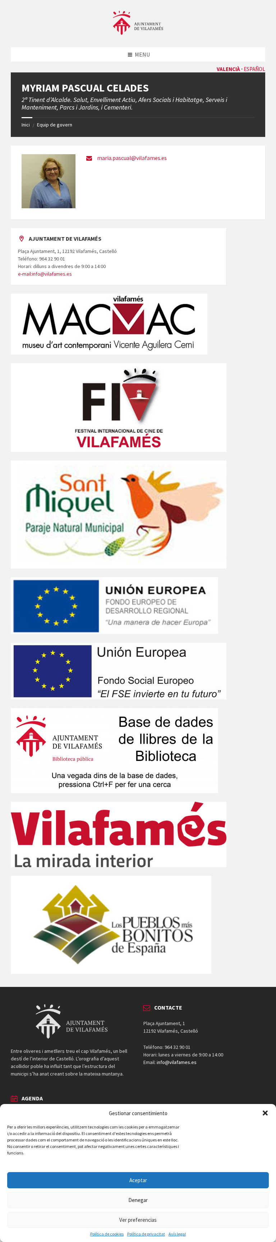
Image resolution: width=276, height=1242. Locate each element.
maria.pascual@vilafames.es (132, 157)
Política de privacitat (146, 1234)
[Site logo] (138, 32)
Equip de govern (54, 124)
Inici (26, 124)
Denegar (138, 1200)
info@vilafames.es (177, 1062)
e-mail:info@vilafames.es (45, 274)
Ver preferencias (138, 1219)
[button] (265, 1113)
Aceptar (138, 1180)
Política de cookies (107, 1234)
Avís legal (177, 1234)
